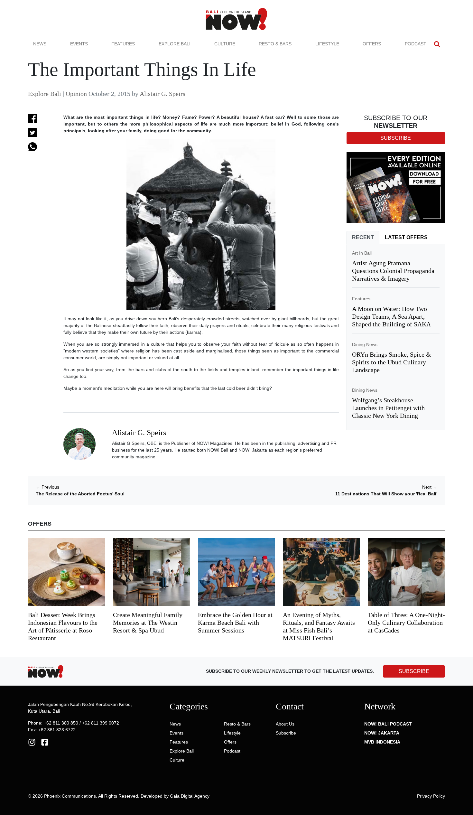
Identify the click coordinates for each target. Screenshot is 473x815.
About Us (285, 723)
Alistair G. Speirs (162, 93)
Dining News (364, 344)
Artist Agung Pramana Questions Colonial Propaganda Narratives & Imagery (393, 270)
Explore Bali (174, 43)
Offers (372, 43)
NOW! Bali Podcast (388, 723)
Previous (47, 487)
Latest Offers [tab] (406, 237)
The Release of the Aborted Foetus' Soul (80, 493)
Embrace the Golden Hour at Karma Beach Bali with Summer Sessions (235, 622)
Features (123, 43)
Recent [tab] (363, 237)
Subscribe (286, 732)
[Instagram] (32, 741)
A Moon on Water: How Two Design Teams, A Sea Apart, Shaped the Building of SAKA (391, 316)
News (39, 43)
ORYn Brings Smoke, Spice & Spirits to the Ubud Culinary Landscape (391, 362)
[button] (436, 44)
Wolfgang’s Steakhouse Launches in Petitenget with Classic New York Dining (388, 408)
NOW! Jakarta (381, 732)
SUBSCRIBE (414, 671)
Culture (224, 43)
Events (79, 43)
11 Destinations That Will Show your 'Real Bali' (386, 493)
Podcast (415, 43)
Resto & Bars (275, 43)
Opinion (76, 93)
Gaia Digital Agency (189, 796)
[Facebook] (45, 741)
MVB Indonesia (382, 742)
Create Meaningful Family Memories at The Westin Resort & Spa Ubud (147, 622)
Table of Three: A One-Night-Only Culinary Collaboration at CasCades (406, 622)
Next (429, 487)
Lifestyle (327, 43)
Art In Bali (362, 253)
